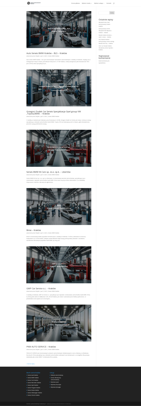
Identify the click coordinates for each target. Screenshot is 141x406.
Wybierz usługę (98, 3)
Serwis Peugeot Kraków (34, 387)
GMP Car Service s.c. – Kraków (41, 288)
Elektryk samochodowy (57, 375)
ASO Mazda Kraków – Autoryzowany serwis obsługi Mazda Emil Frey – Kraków (106, 41)
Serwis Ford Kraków (33, 380)
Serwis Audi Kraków (33, 375)
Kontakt (109, 3)
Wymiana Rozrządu (56, 384)
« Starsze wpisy (30, 364)
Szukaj (112, 13)
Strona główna (75, 3)
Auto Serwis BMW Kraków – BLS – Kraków (46, 53)
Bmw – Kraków (33, 230)
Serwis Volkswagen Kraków (35, 392)
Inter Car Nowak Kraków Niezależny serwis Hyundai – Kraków (106, 48)
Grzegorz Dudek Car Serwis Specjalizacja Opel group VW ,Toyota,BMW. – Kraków (53, 112)
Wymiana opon (55, 382)
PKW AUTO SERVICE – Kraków (41, 346)
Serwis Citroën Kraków (33, 395)
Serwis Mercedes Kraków (34, 382)
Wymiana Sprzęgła (56, 387)
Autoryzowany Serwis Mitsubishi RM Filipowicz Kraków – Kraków (105, 30)
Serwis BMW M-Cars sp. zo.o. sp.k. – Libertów (48, 171)
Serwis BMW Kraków (53, 56)
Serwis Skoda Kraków (33, 390)
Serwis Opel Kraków (33, 385)
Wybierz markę (86, 3)
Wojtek (37, 56)
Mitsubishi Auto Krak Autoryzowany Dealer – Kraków (105, 24)
